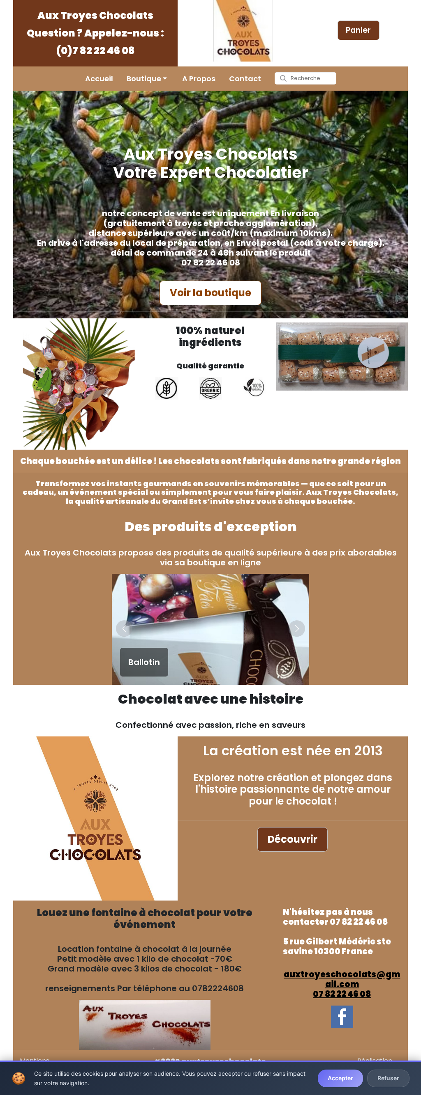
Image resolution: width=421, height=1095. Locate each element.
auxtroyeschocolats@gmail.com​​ (342, 979)
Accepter (340, 1077)
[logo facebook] (342, 1016)
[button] (124, 628)
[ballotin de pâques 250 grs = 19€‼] (342, 356)
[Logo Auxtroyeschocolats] (243, 31)
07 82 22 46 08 (342, 994)
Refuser (388, 1077)
